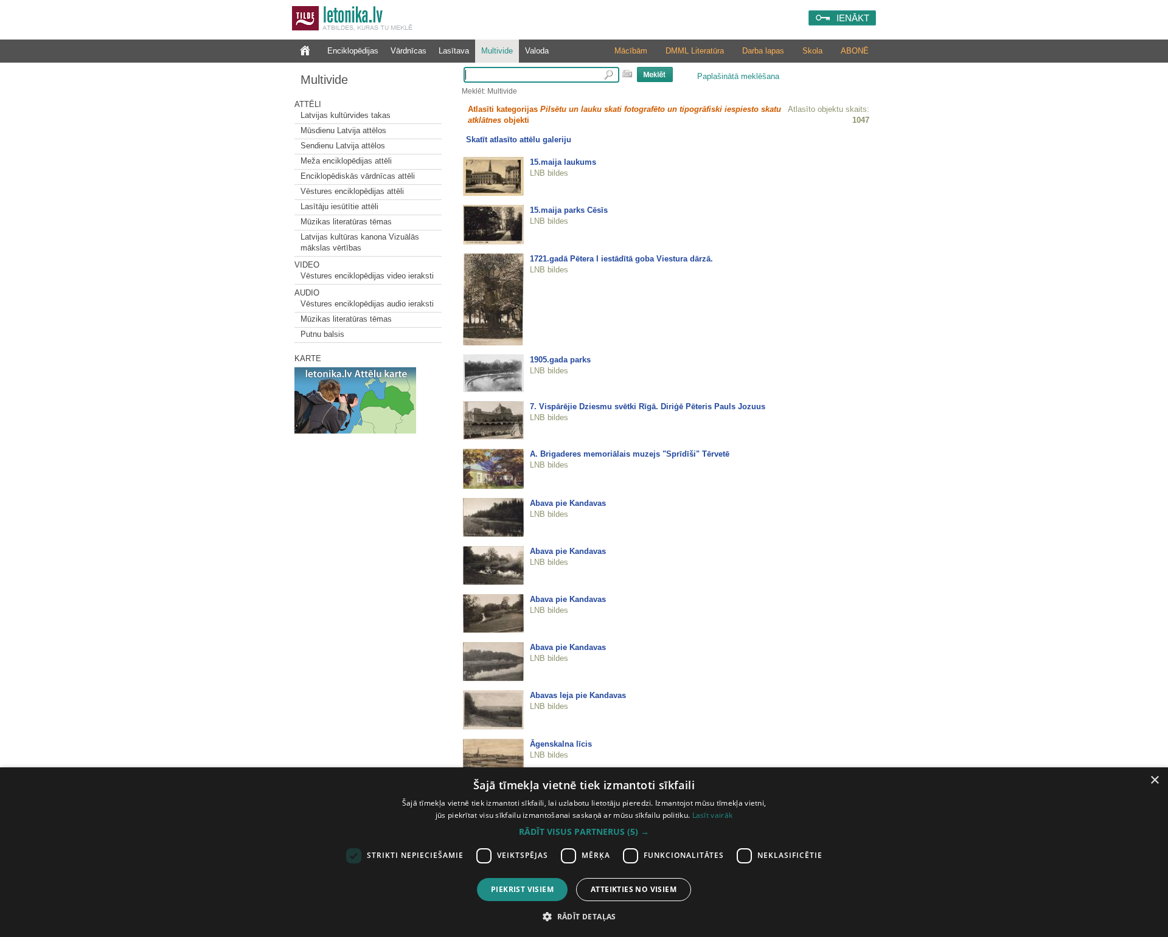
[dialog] (584, 852)
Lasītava (454, 50)
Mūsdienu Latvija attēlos (343, 130)
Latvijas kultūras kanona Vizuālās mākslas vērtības (360, 242)
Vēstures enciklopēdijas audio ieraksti (367, 303)
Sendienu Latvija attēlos (343, 145)
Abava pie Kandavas (568, 503)
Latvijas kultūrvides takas (346, 115)
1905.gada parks (560, 359)
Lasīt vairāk (712, 815)
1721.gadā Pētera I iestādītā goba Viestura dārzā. (621, 258)
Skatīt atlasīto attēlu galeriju (518, 139)
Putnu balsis (322, 334)
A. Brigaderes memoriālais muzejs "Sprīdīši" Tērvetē (629, 453)
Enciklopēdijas (352, 50)
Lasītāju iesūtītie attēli (339, 206)
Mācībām (630, 50)
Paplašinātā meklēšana (738, 76)
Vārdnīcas (408, 50)
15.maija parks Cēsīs (569, 210)
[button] (584, 831)
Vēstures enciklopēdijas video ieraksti (367, 275)
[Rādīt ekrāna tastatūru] (627, 73)
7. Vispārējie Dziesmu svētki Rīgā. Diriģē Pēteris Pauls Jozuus (647, 406)
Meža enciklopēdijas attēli (346, 160)
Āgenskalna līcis (561, 744)
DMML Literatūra (695, 50)
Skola (812, 50)
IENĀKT (852, 18)
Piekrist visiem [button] (522, 889)
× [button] (1154, 780)
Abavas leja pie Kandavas (578, 695)
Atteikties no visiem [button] (633, 889)
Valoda (537, 50)
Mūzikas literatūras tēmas (346, 221)
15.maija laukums (563, 162)
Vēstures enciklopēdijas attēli (352, 191)
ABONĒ (855, 50)
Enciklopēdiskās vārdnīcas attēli (358, 176)
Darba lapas (763, 50)
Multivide (497, 50)
